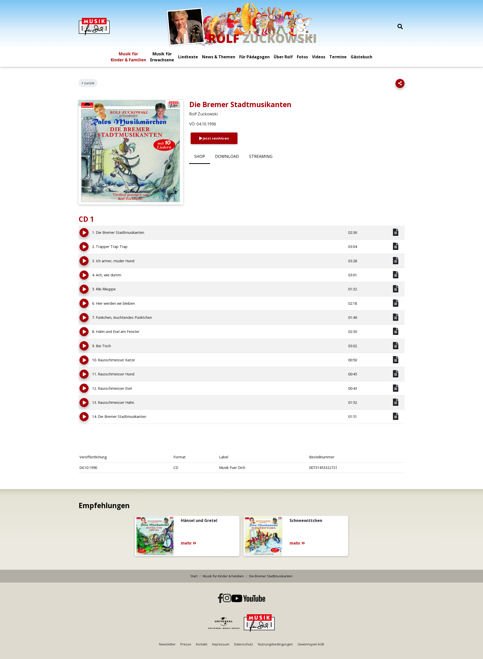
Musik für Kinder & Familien (128, 57)
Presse (185, 644)
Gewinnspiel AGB (311, 644)
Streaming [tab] (260, 156)
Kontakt (201, 644)
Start (193, 576)
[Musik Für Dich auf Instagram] (227, 598)
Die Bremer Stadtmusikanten (271, 576)
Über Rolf (283, 57)
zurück (89, 83)
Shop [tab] (199, 156)
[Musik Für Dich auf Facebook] (220, 598)
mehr (187, 543)
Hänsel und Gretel (199, 520)
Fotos (302, 57)
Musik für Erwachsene (162, 57)
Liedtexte (188, 57)
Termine (338, 57)
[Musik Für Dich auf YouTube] (248, 598)
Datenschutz (243, 644)
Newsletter (167, 644)
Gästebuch (361, 57)
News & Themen (218, 57)
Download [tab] (227, 156)
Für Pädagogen (254, 57)
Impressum (220, 644)
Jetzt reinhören (215, 138)
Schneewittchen (306, 520)
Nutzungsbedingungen (275, 644)
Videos (318, 57)
